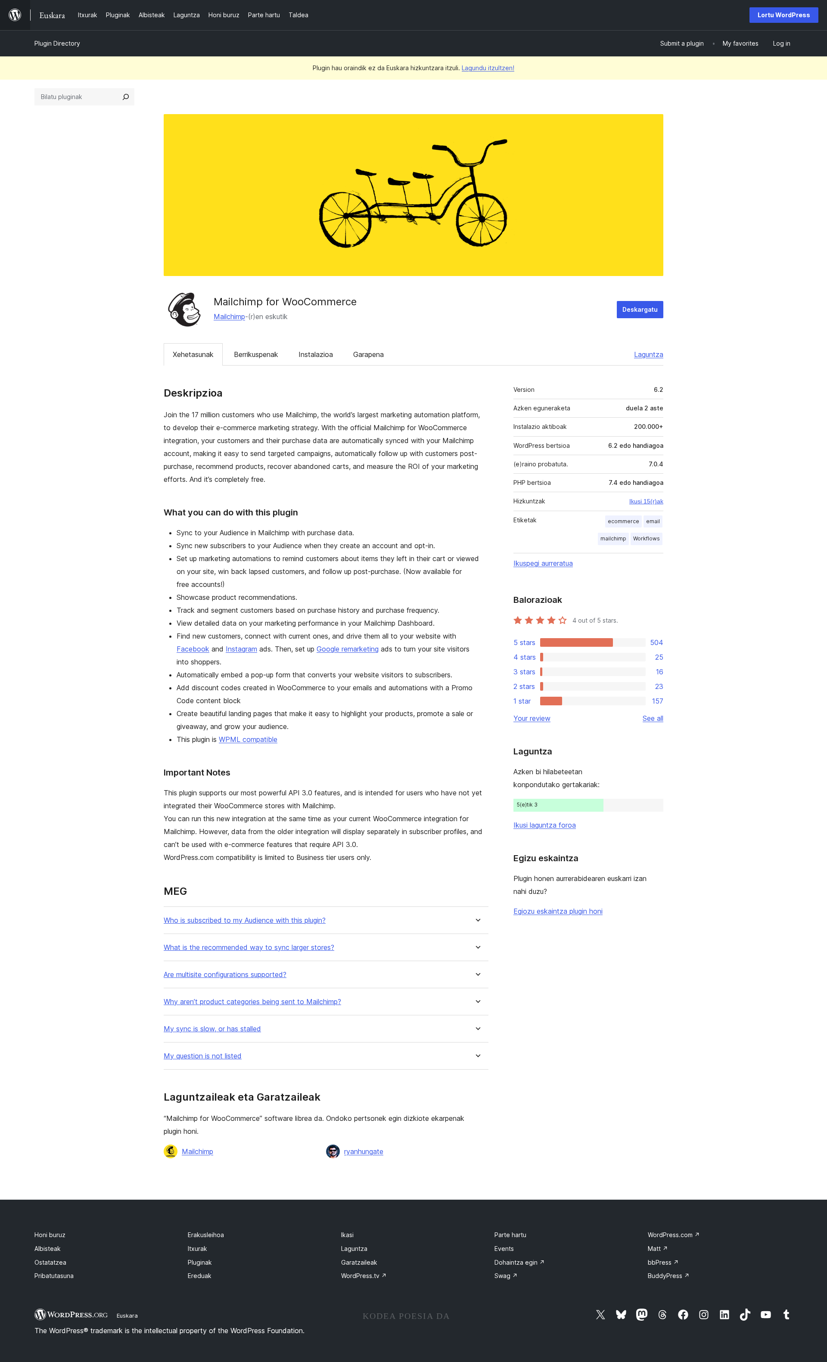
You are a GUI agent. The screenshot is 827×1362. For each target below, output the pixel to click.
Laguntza (648, 354)
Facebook (193, 649)
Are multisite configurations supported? (225, 975)
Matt (658, 1248)
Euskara (127, 1315)
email (653, 521)
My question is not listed (203, 1056)
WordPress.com (674, 1234)
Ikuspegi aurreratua (543, 563)
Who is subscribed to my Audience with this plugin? (245, 920)
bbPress (663, 1262)
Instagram (241, 649)
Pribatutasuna (54, 1275)
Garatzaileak (359, 1262)
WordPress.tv (364, 1275)
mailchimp (613, 538)
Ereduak (199, 1275)
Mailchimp (229, 316)
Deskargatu (640, 309)
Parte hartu (510, 1234)
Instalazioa (315, 354)
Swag (506, 1275)
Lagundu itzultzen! (488, 67)
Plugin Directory (57, 43)
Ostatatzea (50, 1262)
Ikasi (347, 1234)
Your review (531, 718)
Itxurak (197, 1248)
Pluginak (200, 1262)
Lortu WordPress (784, 15)
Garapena (368, 354)
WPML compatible (248, 739)
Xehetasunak (193, 354)
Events (504, 1248)
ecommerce (623, 521)
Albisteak (47, 1248)
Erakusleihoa (206, 1234)
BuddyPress (669, 1275)
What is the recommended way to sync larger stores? (249, 947)
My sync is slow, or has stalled (212, 1029)
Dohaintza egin (519, 1262)
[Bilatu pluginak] (125, 96)
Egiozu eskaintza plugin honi (558, 911)
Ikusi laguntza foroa (544, 825)
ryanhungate (363, 1151)
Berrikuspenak (256, 354)
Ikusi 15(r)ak (646, 501)
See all (653, 718)
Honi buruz (49, 1234)
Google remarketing (348, 649)
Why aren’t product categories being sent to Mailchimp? (252, 1002)
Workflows (646, 538)
